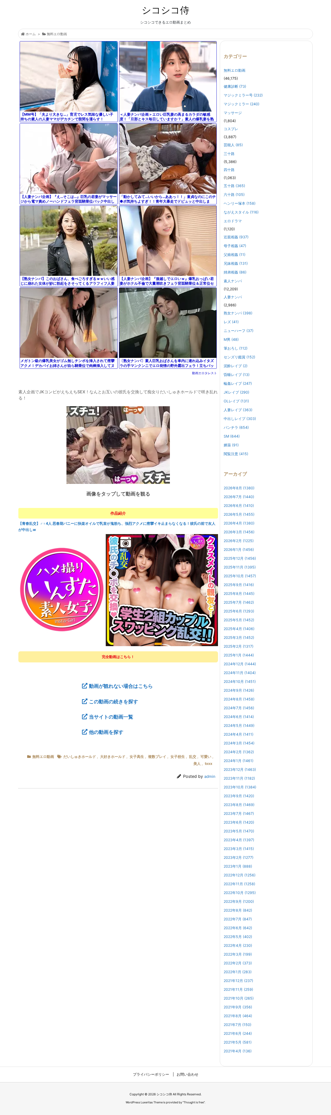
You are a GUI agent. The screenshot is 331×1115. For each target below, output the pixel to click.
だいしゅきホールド (79, 756)
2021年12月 (238, 980)
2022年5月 (238, 936)
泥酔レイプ (235, 366)
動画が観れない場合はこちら (121, 686)
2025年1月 (239, 655)
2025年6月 (239, 611)
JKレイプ (236, 392)
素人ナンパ (233, 281)
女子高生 (137, 756)
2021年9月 (238, 1007)
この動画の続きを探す (113, 701)
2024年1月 (238, 760)
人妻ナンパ (233, 297)
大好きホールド (112, 756)
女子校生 (177, 756)
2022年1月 (238, 972)
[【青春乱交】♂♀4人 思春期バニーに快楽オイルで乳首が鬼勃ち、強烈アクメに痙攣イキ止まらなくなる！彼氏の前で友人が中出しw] (118, 589)
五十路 (234, 185)
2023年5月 (239, 831)
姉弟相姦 (235, 272)
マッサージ (233, 112)
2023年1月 (238, 866)
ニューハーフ (238, 330)
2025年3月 (239, 637)
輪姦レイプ (238, 383)
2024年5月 (239, 725)
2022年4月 (238, 945)
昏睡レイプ (237, 374)
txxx (208, 763)
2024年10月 (240, 681)
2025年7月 (239, 602)
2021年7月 (237, 1024)
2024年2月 (239, 752)
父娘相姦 (234, 254)
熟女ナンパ (238, 313)
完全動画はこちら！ (118, 656)
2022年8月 (238, 910)
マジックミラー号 (243, 95)
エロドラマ (233, 221)
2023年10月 (240, 787)
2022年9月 (239, 901)
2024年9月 (239, 690)
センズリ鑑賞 (239, 357)
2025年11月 (240, 567)
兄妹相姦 (236, 263)
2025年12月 (240, 558)
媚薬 (231, 445)
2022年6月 (238, 928)
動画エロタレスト (204, 373)
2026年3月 (239, 532)
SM (232, 436)
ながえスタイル (241, 212)
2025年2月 (238, 646)
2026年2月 (239, 540)
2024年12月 (240, 664)
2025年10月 (240, 576)
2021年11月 (238, 989)
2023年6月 (239, 822)
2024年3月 (239, 743)
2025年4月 (239, 628)
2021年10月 (239, 998)
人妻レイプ (238, 410)
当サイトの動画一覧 (111, 717)
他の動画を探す (106, 732)
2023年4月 (239, 840)
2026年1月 (239, 549)
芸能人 (233, 145)
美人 (197, 763)
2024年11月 (240, 672)
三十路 (229, 153)
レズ (231, 322)
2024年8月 (239, 699)
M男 (231, 339)
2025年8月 (239, 593)
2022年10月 (240, 892)
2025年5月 (239, 620)
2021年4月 (238, 1051)
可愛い (205, 756)
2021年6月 (238, 1033)
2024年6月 (239, 716)
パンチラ (236, 427)
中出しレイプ (240, 418)
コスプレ (231, 129)
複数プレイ (157, 756)
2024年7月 (239, 708)
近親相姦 (236, 237)
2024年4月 (238, 734)
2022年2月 (238, 963)
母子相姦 (235, 245)
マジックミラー (241, 104)
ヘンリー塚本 (239, 203)
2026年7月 (239, 496)
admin (209, 776)
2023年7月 (239, 813)
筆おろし (235, 348)
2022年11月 (239, 884)
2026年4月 (239, 523)
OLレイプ (236, 401)
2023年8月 (239, 804)
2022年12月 (239, 875)
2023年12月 (240, 769)
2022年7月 (238, 919)
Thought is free (194, 1102)
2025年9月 (239, 584)
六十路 (234, 194)
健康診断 (235, 86)
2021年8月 (238, 1016)
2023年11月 (239, 778)
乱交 (192, 756)
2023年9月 (239, 796)
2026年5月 (239, 514)
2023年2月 (238, 857)
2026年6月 (239, 505)
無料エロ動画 (57, 34)
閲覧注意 (236, 454)
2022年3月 (238, 954)
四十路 (229, 169)
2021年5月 (238, 1042)
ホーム (31, 34)
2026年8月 (239, 488)
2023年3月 (239, 848)
